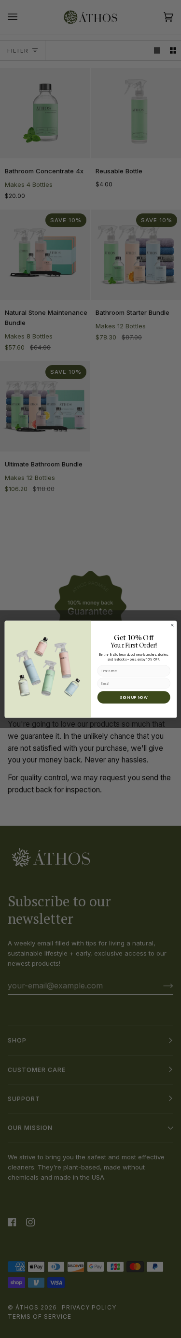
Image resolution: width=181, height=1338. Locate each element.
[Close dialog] (172, 625)
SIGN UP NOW (134, 697)
